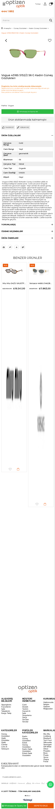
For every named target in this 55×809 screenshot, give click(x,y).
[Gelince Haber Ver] (23, 247)
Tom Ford (47, 740)
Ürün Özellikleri (11, 135)
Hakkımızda (48, 702)
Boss (45, 753)
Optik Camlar (4, 743)
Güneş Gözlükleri (5, 735)
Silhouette (47, 742)
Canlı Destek (25, 706)
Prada (45, 755)
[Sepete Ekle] (19, 504)
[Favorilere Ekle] (49, 40)
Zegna (46, 759)
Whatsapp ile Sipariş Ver (28, 112)
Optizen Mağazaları (48, 707)
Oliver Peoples (46, 750)
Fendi (45, 761)
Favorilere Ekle (10, 504)
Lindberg (47, 736)
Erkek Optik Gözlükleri (27, 754)
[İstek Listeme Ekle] (3, 247)
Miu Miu (46, 734)
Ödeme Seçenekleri (12, 231)
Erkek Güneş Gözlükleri (26, 745)
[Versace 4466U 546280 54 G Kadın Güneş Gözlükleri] (14, 270)
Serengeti (47, 744)
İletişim (46, 704)
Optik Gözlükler (5, 739)
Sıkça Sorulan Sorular (25, 719)
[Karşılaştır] (10, 247)
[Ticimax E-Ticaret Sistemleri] (27, 800)
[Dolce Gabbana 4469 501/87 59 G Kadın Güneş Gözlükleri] (41, 270)
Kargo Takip (6, 713)
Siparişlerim (6, 705)
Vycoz (45, 757)
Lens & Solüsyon (5, 748)
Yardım (25, 709)
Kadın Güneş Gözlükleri (26, 738)
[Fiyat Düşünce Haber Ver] (16, 247)
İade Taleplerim (5, 710)
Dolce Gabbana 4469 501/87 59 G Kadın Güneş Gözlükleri (41, 283)
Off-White (47, 747)
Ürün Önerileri (9, 238)
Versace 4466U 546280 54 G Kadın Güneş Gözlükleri (14, 283)
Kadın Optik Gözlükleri (27, 750)
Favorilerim (6, 707)
